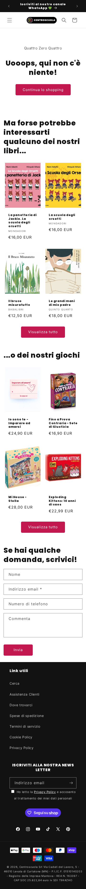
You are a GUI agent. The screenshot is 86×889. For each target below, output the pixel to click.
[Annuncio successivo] (77, 6)
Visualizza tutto (43, 332)
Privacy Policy (21, 748)
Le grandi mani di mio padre (62, 303)
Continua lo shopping (43, 89)
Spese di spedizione (27, 716)
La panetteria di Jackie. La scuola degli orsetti (22, 220)
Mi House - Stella (17, 499)
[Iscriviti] (71, 782)
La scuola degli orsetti (62, 217)
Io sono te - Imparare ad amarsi (19, 423)
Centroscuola (28, 867)
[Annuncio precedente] (9, 6)
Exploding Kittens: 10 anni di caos (62, 500)
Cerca (15, 683)
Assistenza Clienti (24, 694)
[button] (9, 20)
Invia (18, 650)
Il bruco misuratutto (19, 303)
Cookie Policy (21, 737)
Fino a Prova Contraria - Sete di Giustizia (63, 423)
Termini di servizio (25, 726)
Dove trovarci (21, 705)
